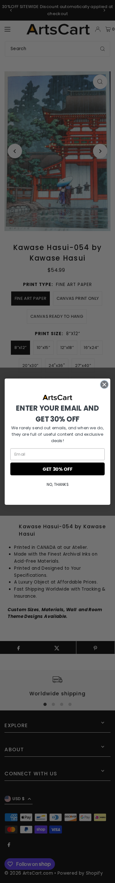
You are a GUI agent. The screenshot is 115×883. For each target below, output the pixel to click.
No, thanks (57, 484)
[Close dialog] (104, 384)
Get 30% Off (57, 468)
